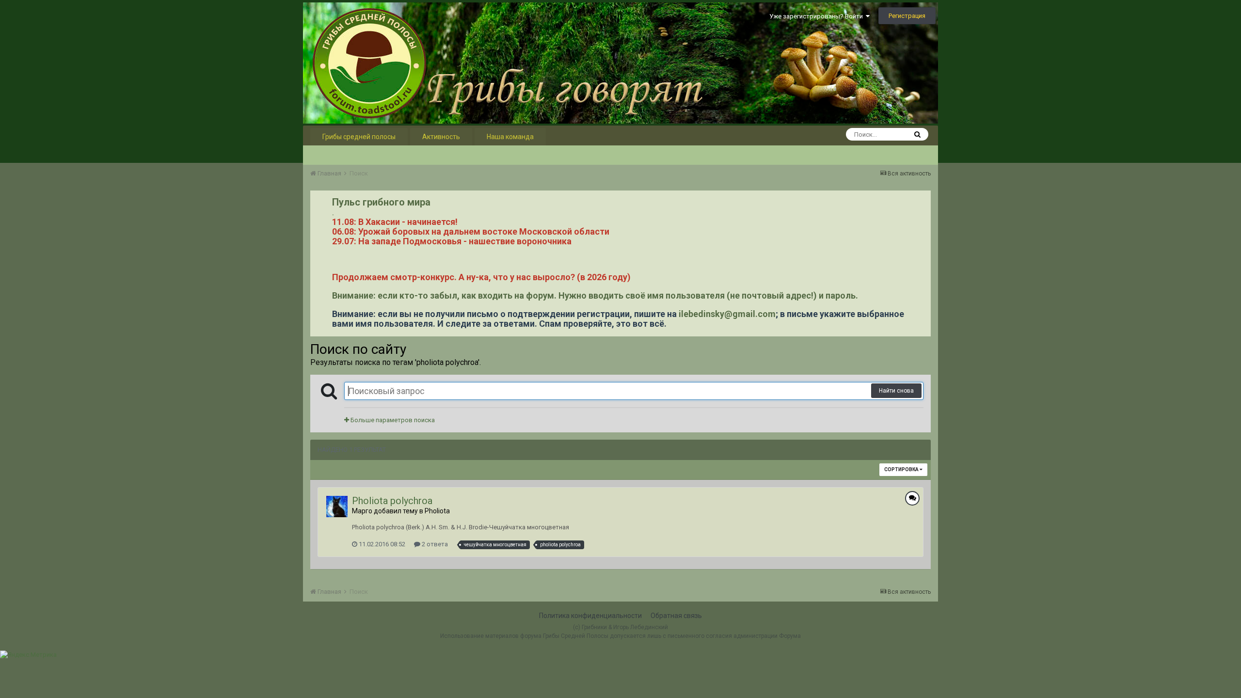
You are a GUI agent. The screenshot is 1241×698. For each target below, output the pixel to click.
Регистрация (907, 15)
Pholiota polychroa (392, 501)
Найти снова (896, 390)
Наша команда (510, 137)
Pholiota (437, 511)
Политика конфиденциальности (590, 615)
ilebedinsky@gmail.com (727, 314)
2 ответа (434, 544)
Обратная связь (676, 615)
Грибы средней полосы (359, 137)
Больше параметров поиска (392, 420)
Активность (441, 137)
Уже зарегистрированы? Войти (817, 16)
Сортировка (902, 469)
